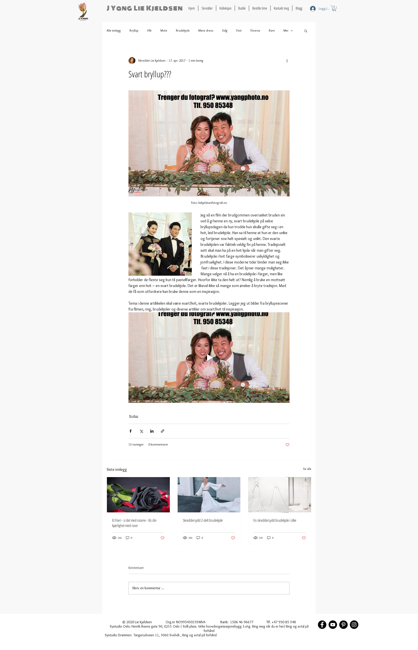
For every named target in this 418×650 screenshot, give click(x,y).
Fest (239, 30)
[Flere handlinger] (287, 60)
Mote (163, 30)
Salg (225, 30)
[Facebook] (322, 624)
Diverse (255, 30)
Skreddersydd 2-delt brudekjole (203, 520)
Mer (285, 30)
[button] (334, 8)
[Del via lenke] (162, 431)
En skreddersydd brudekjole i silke (274, 520)
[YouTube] (333, 624)
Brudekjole (183, 30)
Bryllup (134, 30)
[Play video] (209, 357)
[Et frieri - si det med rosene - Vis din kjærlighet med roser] (138, 494)
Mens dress (205, 30)
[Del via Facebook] (130, 431)
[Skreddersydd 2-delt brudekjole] (209, 494)
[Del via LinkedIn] (152, 431)
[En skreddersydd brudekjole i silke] (279, 494)
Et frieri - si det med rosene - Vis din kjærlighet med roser (134, 523)
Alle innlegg (114, 30)
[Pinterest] (343, 624)
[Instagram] (354, 624)
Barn (272, 30)
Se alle (307, 469)
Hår (149, 30)
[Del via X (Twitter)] (141, 431)
